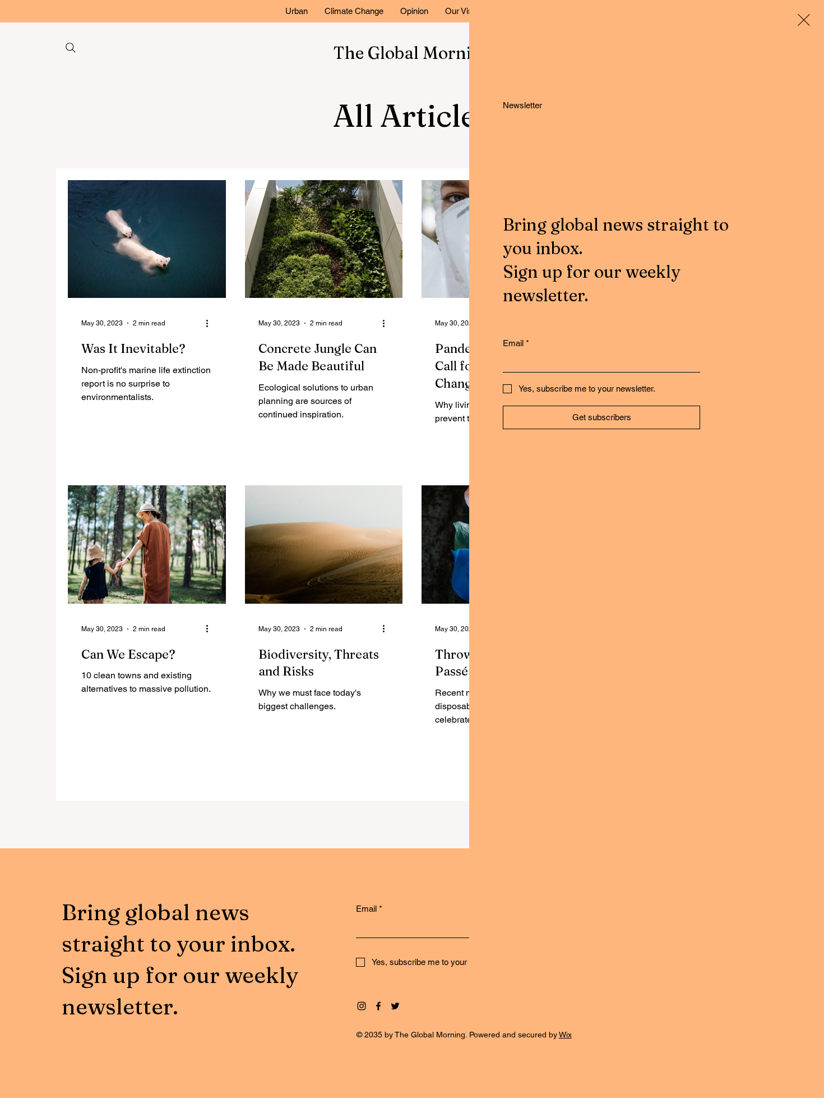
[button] (804, 20)
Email (516, 343)
